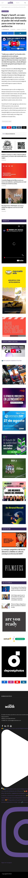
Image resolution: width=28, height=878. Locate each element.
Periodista (6, 29)
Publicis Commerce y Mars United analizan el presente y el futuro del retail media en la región (14, 156)
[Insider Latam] (10, 2)
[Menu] (3, 3)
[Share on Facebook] (8, 33)
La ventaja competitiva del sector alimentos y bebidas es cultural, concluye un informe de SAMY (13, 552)
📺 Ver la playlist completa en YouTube (12, 360)
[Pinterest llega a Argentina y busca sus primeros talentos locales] (6, 605)
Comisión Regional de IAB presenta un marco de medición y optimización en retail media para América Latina (14, 181)
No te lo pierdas (7, 582)
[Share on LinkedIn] (20, 33)
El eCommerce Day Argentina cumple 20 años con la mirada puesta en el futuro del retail (18, 588)
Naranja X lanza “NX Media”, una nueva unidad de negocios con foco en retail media (12, 207)
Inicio (3, 7)
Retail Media (5, 11)
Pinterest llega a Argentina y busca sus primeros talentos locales (18, 605)
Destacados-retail (6, 121)
